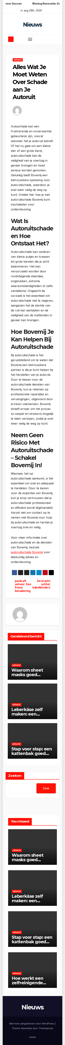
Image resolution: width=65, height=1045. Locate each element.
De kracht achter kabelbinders (41, 584)
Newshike (26, 1028)
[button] (48, 39)
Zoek (46, 788)
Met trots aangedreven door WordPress (32, 1023)
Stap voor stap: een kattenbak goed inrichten (31, 753)
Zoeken (14, 776)
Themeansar (46, 1028)
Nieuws (32, 24)
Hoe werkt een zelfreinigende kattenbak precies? (32, 983)
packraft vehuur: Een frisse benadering (23, 586)
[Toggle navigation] (30, 39)
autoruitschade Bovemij (27, 552)
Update (18, 60)
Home (32, 1037)
